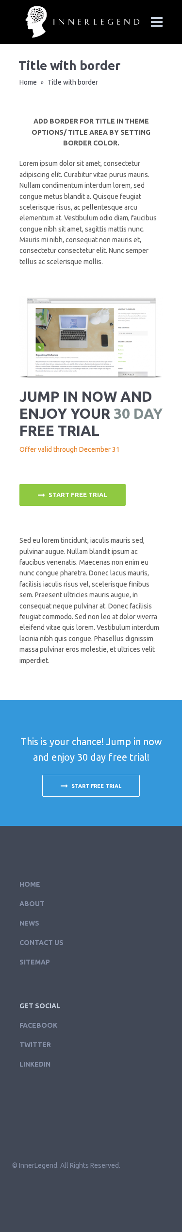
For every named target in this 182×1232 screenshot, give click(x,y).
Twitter (35, 1045)
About (32, 904)
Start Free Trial (78, 494)
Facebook (38, 1025)
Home (28, 82)
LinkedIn (34, 1064)
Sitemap (34, 962)
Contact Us (41, 942)
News (29, 923)
